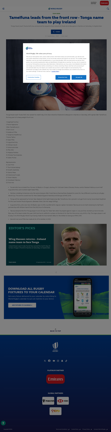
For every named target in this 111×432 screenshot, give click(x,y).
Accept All (79, 77)
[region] (56, 63)
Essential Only (62, 77)
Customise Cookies (33, 77)
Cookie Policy (55, 71)
